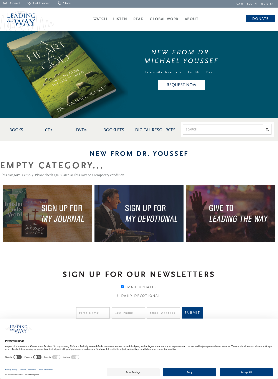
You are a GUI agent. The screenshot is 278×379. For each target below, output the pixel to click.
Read (138, 19)
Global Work (164, 19)
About (192, 19)
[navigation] (240, 3)
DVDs (81, 130)
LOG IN (252, 4)
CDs (49, 130)
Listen (120, 19)
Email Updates (141, 287)
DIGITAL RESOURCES (155, 130)
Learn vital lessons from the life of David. (181, 72)
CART (240, 4)
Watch (100, 19)
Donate (260, 19)
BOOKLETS (113, 130)
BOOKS (16, 130)
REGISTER (266, 4)
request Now (181, 85)
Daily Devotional (141, 296)
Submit (192, 313)
